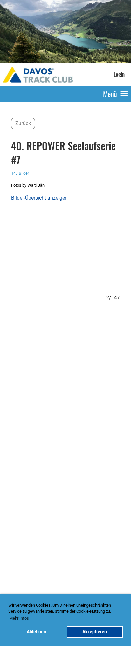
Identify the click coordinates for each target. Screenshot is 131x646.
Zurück (23, 123)
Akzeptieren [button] (94, 632)
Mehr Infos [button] (19, 618)
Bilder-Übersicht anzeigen (39, 198)
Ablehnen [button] (36, 632)
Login (119, 74)
